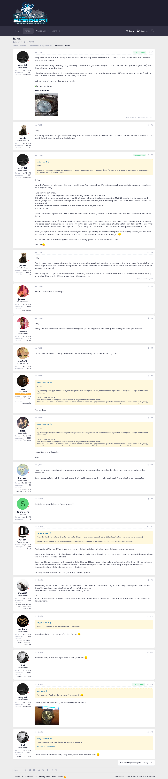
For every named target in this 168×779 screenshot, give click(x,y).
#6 (152, 318)
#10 (151, 465)
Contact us (18, 776)
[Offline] (28, 60)
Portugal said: (43, 533)
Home (18, 31)
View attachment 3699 (46, 747)
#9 (152, 418)
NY (30, 147)
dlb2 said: (41, 691)
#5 (152, 286)
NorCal (28, 340)
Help (54, 776)
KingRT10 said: (43, 623)
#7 (152, 348)
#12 (151, 527)
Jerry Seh (19, 42)
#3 (152, 155)
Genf (29, 549)
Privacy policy (45, 776)
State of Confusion (24, 676)
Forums (28, 31)
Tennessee (27, 440)
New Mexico (26, 311)
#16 (151, 684)
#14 (151, 616)
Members (56, 31)
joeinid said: (42, 162)
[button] (48, 31)
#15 (151, 652)
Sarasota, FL (26, 403)
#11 (152, 499)
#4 (152, 252)
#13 (151, 580)
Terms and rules (30, 776)
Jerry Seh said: (43, 382)
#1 (152, 52)
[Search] (152, 30)
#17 (151, 732)
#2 (152, 125)
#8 (152, 376)
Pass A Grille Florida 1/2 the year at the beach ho (23, 606)
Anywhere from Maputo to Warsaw (23, 490)
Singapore (27, 74)
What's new (41, 31)
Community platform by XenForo (134, 776)
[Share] (148, 52)
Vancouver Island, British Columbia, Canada (24, 642)
